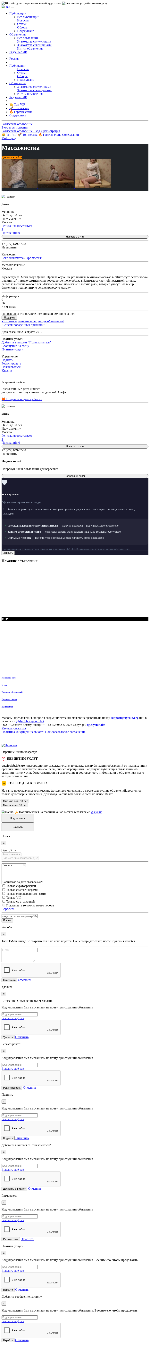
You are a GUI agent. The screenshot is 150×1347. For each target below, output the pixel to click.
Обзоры (22, 27)
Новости (23, 20)
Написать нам (9, 678)
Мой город (9, 138)
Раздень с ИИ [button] (18, 52)
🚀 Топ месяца (28, 134)
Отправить (9, 980)
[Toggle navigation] (12, 7)
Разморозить (10, 1239)
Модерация (7, 706)
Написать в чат (75, 236)
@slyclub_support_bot (30, 721)
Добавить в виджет (14, 1188)
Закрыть (8, 552)
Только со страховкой (20, 901)
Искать (7, 920)
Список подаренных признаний (24, 324)
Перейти (8, 1289)
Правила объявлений (12, 692)
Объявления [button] (17, 34)
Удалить (7, 370)
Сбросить (8, 909)
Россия (14, 58)
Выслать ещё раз (13, 1018)
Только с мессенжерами (22, 889)
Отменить (24, 980)
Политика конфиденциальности (23, 731)
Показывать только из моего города (30, 905)
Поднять (7, 360)
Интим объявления (30, 48)
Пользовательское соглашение (65, 731)
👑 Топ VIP (10, 134)
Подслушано (25, 31)
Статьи (22, 24)
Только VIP (13, 897)
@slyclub (96, 812)
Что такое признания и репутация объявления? (33, 321)
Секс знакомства (13, 258)
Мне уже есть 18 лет (15, 801)
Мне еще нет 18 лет (15, 805)
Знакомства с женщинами (34, 45)
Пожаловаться (11, 367)
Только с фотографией (21, 886)
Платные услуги (12, 349)
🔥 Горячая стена (50, 134)
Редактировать (11, 363)
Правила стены (9, 699)
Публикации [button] (17, 13)
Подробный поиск (75, 475)
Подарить (9, 317)
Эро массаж (34, 258)
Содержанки (70, 134)
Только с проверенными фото (26, 893)
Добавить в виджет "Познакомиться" (26, 342)
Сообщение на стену (15, 346)
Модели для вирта (14, 728)
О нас (4, 685)
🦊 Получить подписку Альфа (22, 399)
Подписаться (17, 818)
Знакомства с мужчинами (34, 41)
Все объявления (27, 38)
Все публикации (28, 17)
